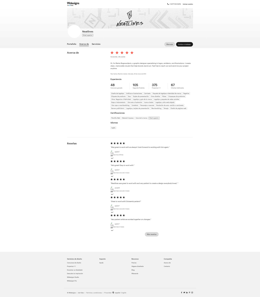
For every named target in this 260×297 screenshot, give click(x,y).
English (123, 293)
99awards (135, 273)
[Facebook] (181, 293)
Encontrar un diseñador (75, 270)
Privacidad (107, 293)
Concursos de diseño (74, 263)
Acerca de (167, 263)
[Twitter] (184, 293)
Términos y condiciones (94, 293)
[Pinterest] (189, 293)
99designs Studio (73, 277)
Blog (133, 270)
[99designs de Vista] (73, 4)
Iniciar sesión (188, 4)
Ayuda (101, 263)
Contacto (167, 266)
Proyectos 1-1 (71, 266)
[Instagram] (192, 293)
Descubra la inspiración (75, 273)
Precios (134, 263)
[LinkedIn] (187, 293)
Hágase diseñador (138, 266)
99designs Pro (72, 281)
